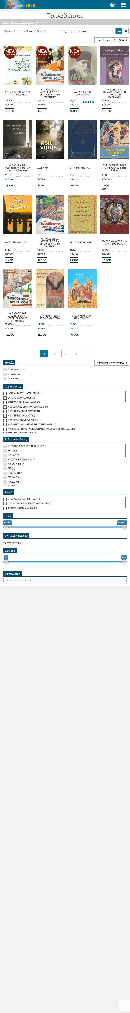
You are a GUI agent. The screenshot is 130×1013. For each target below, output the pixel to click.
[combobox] (65, 580)
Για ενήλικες (14, 369)
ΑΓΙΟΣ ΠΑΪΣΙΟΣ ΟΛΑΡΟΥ (20, 415)
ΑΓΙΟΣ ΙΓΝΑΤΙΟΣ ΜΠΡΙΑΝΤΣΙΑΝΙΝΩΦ (26, 406)
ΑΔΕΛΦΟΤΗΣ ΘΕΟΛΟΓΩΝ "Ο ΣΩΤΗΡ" (26, 446)
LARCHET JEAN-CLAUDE (19, 397)
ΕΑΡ (9, 468)
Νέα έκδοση (13, 542)
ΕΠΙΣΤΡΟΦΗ (14, 472)
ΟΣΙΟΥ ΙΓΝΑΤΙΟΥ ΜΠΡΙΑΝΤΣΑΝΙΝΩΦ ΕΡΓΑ (28, 503)
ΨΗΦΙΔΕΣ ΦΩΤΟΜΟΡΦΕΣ (21, 507)
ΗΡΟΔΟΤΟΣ (13, 481)
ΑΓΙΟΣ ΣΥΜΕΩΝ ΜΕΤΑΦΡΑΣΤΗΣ (23, 420)
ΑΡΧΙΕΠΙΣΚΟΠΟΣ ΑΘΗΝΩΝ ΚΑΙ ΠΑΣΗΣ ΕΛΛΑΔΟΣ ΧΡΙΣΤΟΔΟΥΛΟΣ (40, 428)
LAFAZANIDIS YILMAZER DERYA (23, 393)
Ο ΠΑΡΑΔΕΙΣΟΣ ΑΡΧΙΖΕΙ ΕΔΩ (22, 498)
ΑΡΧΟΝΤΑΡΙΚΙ (14, 463)
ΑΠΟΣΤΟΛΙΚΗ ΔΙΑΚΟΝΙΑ (20, 459)
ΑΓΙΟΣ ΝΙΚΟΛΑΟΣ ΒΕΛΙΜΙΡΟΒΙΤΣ (24, 411)
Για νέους (12, 374)
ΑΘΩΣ (11, 450)
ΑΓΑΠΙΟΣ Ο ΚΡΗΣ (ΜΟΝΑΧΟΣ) (22, 402)
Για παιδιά (13, 378)
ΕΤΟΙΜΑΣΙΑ (13, 477)
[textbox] (65, 580)
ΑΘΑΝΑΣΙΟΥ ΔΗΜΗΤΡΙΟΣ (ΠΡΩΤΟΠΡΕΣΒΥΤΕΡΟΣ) (32, 424)
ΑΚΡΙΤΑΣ (12, 455)
